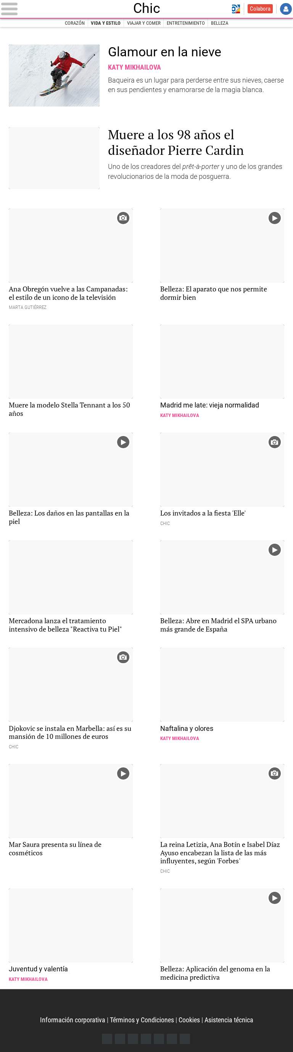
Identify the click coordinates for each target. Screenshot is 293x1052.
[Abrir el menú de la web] (63, 9)
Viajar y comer (144, 23)
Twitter (120, 1039)
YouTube (146, 1039)
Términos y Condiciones (142, 1020)
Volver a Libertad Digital (236, 9)
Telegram (172, 1039)
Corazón (75, 23)
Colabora (260, 8)
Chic (146, 9)
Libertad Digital (146, 1003)
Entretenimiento (186, 23)
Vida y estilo (106, 23)
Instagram (133, 1039)
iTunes (185, 1039)
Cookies (189, 1020)
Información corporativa (72, 1020)
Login (286, 9)
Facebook (107, 1039)
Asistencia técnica (228, 1020)
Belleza (219, 23)
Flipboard (159, 1039)
